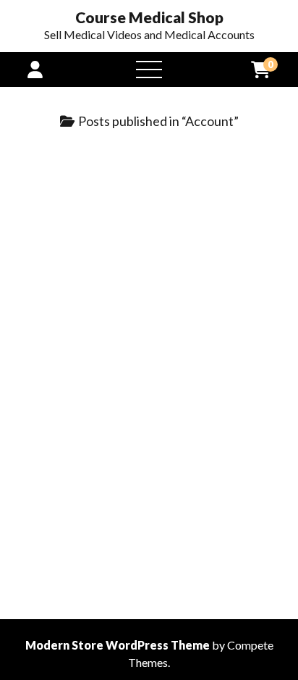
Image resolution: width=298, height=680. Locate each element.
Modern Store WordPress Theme (117, 645)
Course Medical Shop (149, 17)
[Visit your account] (35, 69)
